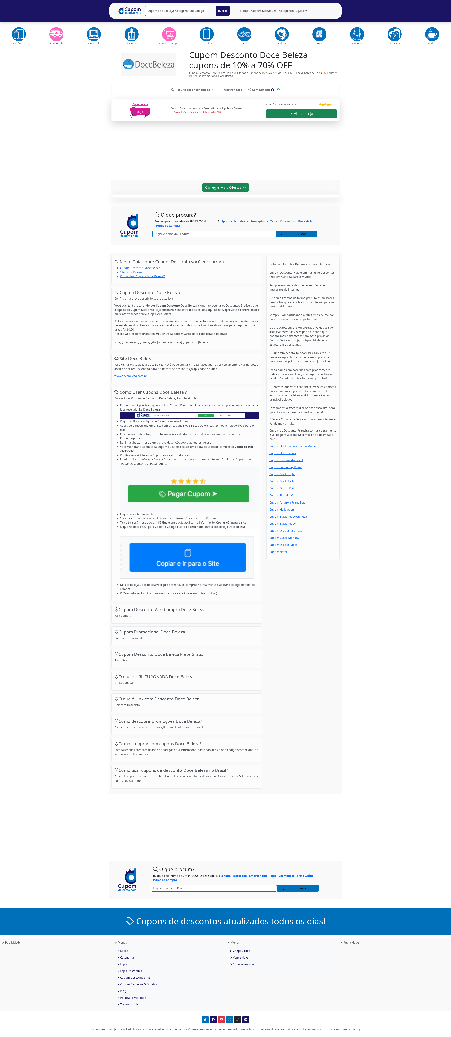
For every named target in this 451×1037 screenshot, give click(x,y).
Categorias (286, 11)
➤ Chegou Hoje (240, 951)
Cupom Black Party (282, 481)
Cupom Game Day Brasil (285, 467)
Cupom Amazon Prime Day (287, 502)
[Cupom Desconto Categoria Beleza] (281, 34)
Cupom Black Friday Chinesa (288, 516)
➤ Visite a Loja (301, 113)
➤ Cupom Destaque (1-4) (133, 978)
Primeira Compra (168, 226)
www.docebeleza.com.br (130, 376)
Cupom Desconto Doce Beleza (140, 268)
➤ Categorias (126, 957)
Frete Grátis (306, 221)
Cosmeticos (288, 221)
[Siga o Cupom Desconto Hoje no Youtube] (221, 1019)
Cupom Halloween (281, 509)
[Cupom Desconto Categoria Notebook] (94, 34)
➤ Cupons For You (242, 964)
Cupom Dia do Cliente (283, 488)
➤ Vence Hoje (239, 957)
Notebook (241, 221)
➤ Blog (121, 991)
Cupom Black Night (282, 474)
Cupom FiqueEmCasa (283, 495)
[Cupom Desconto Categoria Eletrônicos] (18, 34)
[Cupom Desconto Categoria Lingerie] (357, 34)
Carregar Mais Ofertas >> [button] (225, 187)
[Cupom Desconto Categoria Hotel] (319, 34)
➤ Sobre (122, 951)
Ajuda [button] (300, 11)
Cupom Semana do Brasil (286, 460)
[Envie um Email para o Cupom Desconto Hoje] (245, 1019)
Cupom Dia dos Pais (282, 453)
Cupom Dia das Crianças (285, 531)
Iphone (227, 221)
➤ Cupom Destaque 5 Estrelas (137, 984)
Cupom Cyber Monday (284, 538)
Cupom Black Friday (282, 524)
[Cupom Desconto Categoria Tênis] (244, 34)
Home (244, 11)
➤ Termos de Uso (128, 1004)
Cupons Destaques (263, 11)
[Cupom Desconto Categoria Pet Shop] (394, 34)
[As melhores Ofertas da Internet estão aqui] (130, 10)
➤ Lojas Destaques (129, 971)
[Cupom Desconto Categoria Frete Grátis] (56, 34)
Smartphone (259, 221)
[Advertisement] (225, 153)
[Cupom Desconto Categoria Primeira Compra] (169, 34)
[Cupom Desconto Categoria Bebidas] (432, 34)
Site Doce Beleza (131, 272)
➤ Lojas (122, 964)
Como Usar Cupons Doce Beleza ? (142, 276)
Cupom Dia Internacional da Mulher (293, 446)
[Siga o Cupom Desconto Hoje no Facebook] (213, 1019)
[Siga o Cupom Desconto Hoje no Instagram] (229, 1019)
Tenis (274, 221)
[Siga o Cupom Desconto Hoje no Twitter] (205, 1019)
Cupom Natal (278, 552)
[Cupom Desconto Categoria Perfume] (131, 34)
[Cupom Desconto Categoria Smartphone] (206, 34)
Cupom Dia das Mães (283, 545)
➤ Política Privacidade (131, 998)
